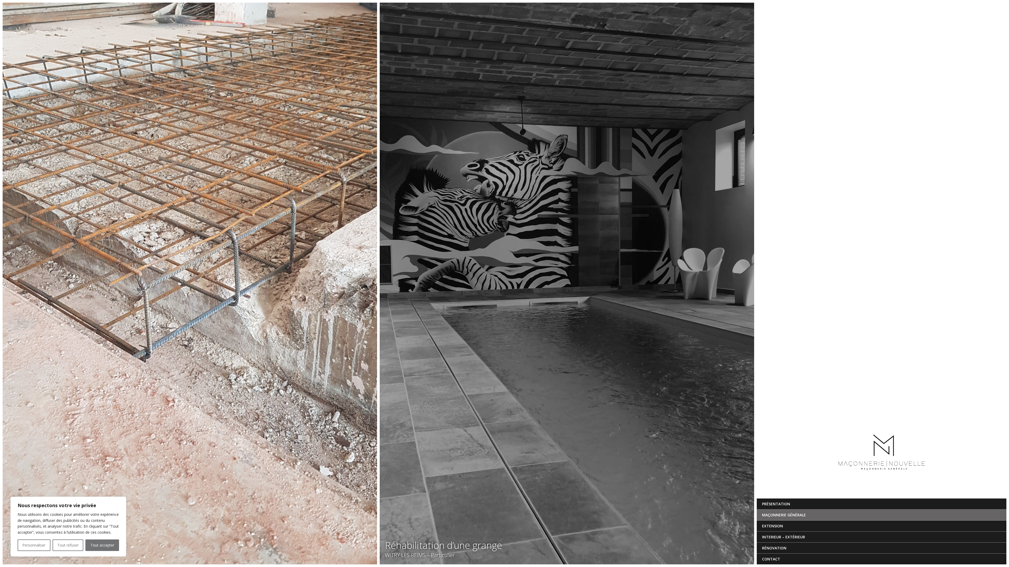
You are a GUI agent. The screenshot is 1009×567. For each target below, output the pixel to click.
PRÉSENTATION (776, 503)
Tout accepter (102, 545)
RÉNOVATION (774, 547)
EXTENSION (772, 525)
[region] (68, 526)
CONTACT (771, 558)
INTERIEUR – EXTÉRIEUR (783, 536)
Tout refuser (68, 545)
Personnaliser (33, 545)
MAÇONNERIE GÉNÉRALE (784, 514)
